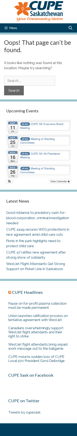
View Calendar (59, 181)
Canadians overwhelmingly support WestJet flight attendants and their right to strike (35, 332)
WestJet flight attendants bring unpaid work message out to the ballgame (38, 346)
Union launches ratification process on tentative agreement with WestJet (38, 318)
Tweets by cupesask (24, 412)
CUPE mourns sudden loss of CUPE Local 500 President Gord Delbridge (36, 359)
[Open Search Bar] (70, 28)
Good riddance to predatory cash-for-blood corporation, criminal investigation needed (37, 218)
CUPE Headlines (27, 292)
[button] (9, 181)
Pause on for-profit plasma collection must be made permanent (37, 305)
